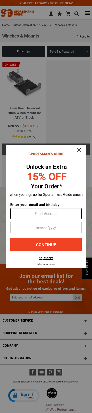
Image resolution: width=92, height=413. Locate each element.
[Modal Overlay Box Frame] (46, 206)
